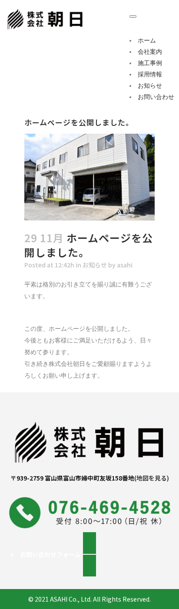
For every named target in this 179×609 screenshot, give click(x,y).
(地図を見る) (151, 478)
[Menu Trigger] (132, 16)
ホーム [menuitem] (147, 40)
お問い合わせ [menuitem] (156, 96)
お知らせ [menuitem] (150, 85)
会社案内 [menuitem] (150, 51)
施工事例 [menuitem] (150, 62)
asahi (125, 264)
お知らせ (95, 264)
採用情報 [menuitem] (150, 74)
